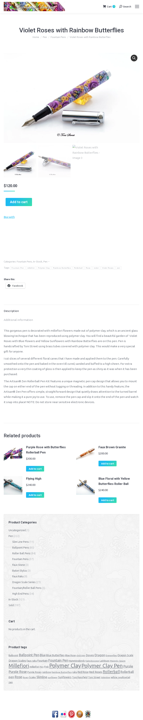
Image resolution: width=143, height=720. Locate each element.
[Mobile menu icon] (137, 6)
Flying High (33, 478)
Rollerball (78, 268)
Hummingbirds (77, 660)
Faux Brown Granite (112, 447)
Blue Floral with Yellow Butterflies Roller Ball (114, 481)
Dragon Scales (17, 660)
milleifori (31, 268)
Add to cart (19, 202)
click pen (80, 655)
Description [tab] (11, 310)
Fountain (42, 660)
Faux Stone (18, 564)
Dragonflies (111, 655)
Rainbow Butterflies (62, 268)
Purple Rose (18, 672)
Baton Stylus (19, 570)
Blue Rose (70, 655)
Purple (128, 666)
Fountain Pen (18, 268)
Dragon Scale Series (24, 582)
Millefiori (19, 665)
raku (74, 672)
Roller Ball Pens (21, 553)
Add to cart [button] (35, 468)
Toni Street (94, 677)
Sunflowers (65, 677)
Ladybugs (104, 661)
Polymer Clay (44, 268)
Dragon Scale (125, 655)
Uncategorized (17, 530)
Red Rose (83, 672)
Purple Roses (34, 672)
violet (96, 268)
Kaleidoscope (92, 661)
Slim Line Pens (20, 541)
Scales (32, 677)
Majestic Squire (117, 661)
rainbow (46, 672)
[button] (134, 58)
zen (118, 268)
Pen (45, 261)
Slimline (41, 677)
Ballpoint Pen (29, 655)
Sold (11, 605)
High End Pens (20, 593)
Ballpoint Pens (20, 547)
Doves (90, 655)
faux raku (32, 660)
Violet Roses (108, 268)
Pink (46, 666)
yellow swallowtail (120, 677)
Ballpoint (13, 655)
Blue (43, 655)
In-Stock (37, 261)
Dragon (100, 655)
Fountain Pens (24, 261)
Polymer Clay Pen (102, 665)
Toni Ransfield (80, 677)
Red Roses (95, 672)
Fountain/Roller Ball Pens (27, 587)
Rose (88, 268)
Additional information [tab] (18, 319)
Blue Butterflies (55, 655)
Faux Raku (18, 576)
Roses (25, 677)
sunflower (53, 677)
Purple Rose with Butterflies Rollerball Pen (46, 449)
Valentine (105, 677)
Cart (110, 6)
